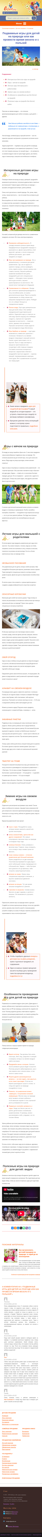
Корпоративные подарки (9, 1463)
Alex (5, 1357)
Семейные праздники (10, 1428)
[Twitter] (35, 2)
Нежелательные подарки (9, 1469)
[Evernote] (24, 1228)
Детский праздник (7, 1443)
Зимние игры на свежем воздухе (19, 92)
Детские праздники (9, 1413)
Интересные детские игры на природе (21, 79)
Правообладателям (37, 1534)
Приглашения (6, 1449)
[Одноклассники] (15, 1228)
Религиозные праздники (11, 1478)
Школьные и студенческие (10, 1424)
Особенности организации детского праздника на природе (25, 1274)
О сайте (12, 1504)
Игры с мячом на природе (17, 82)
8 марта (4, 1459)
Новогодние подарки (8, 1472)
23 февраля (5, 1456)
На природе (35, 69)
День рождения (7, 1418)
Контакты (6, 1504)
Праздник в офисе (28, 1428)
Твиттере (14, 1513)
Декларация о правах (5, 1534)
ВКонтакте (15, 1512)
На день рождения (7, 1465)
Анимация (5, 1415)
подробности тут (16, 976)
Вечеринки (25, 1431)
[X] (21, 1228)
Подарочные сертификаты (10, 1474)
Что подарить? (7, 1453)
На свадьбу (5, 1467)
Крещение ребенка (8, 1420)
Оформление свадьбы (9, 1447)
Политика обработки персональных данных (21, 1534)
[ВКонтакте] (39, 2)
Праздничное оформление (11, 1440)
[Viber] (26, 1228)
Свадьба (4, 1436)
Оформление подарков (9, 1445)
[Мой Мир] (18, 1228)
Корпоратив (25, 1433)
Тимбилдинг (26, 1436)
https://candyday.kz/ (9, 1399)
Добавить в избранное (11, 13)
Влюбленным (6, 1461)
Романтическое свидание (10, 1433)
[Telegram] (29, 1228)
